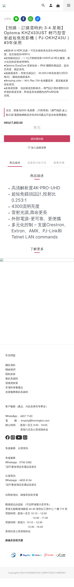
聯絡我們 (10, 369)
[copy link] (37, 18)
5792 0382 (25, 462)
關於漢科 (10, 365)
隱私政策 (10, 374)
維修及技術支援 (14, 540)
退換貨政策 (11, 383)
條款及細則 (11, 378)
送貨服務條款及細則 (16, 392)
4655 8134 (25, 480)
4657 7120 (26, 416)
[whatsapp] (30, 18)
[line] (16, 18)
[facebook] (23, 18)
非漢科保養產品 (14, 387)
